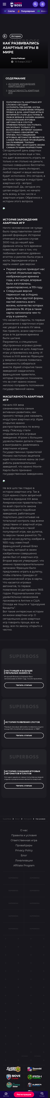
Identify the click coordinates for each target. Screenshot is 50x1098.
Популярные (28, 11)
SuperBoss (7, 819)
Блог (17, 819)
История (28, 819)
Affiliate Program (24, 865)
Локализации (24, 860)
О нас (24, 830)
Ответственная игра (24, 840)
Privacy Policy (24, 850)
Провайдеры (24, 845)
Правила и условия (24, 835)
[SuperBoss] (16, 4)
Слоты (11, 11)
